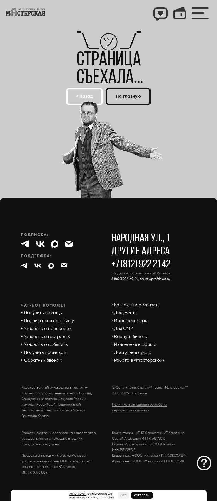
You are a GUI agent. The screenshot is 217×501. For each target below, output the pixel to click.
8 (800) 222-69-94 (124, 279)
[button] (204, 463)
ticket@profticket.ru (155, 279)
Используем (77, 493)
